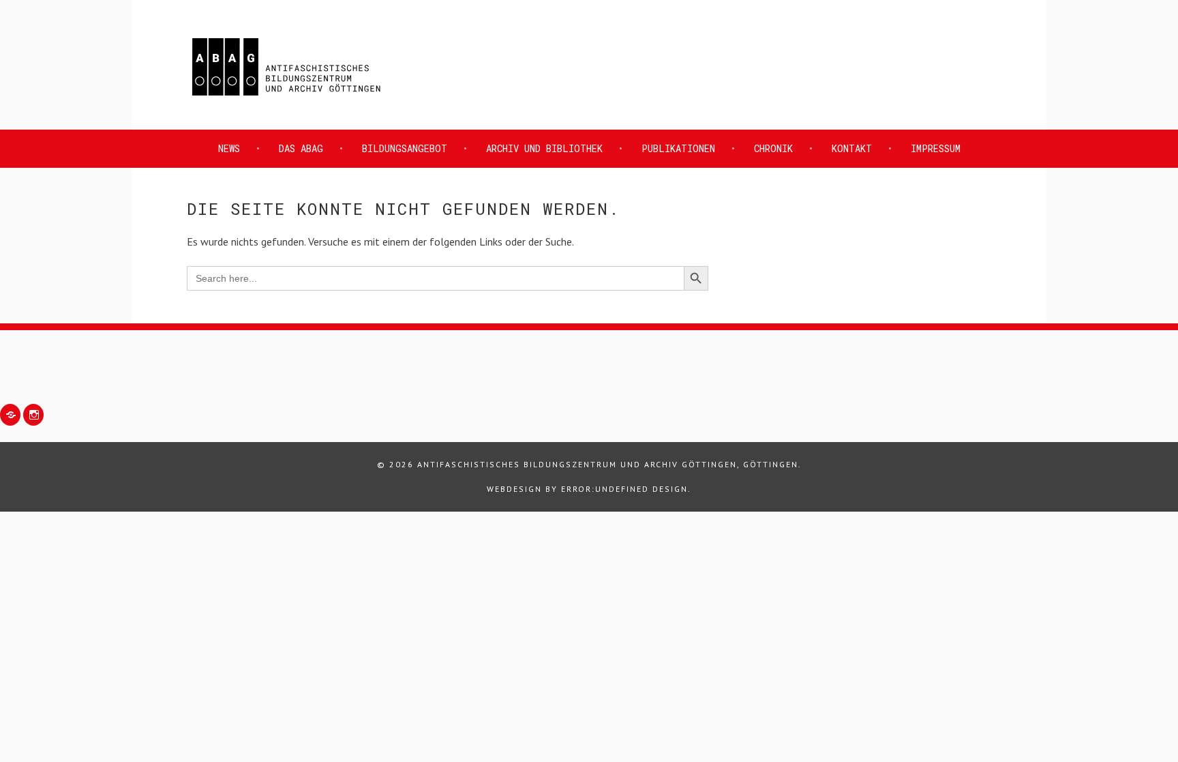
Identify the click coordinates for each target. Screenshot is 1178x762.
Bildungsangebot (404, 148)
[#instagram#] (33, 415)
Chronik (773, 148)
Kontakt (852, 148)
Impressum (936, 148)
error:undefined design (624, 489)
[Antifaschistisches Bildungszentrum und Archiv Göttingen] (286, 97)
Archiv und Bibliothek (544, 148)
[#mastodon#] (10, 415)
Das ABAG (301, 148)
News (229, 148)
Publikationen (678, 148)
